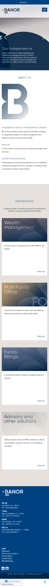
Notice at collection (7, 584)
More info (41, 271)
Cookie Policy (7, 558)
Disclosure (6, 551)
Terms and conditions (10, 553)
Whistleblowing (7, 561)
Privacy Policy (7, 556)
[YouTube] (7, 568)
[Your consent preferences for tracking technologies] (45, 582)
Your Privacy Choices (14, 581)
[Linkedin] (3, 568)
